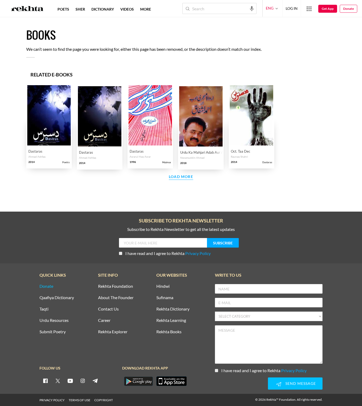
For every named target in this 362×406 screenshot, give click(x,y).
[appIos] (171, 381)
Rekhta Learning (171, 320)
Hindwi (163, 286)
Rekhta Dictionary (172, 309)
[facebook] (45, 380)
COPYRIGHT (103, 400)
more (145, 9)
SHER (80, 9)
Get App (328, 9)
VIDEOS (127, 9)
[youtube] (70, 380)
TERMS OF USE (79, 400)
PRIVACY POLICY (52, 400)
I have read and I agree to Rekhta (168, 253)
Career (104, 320)
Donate (348, 9)
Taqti (43, 309)
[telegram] (95, 380)
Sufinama (164, 297)
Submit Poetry (52, 332)
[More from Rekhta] (309, 8)
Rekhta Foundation (115, 286)
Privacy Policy (198, 253)
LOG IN (292, 8)
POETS (63, 9)
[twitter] (58, 380)
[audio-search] (251, 8)
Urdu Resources (54, 320)
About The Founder (116, 297)
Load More (181, 177)
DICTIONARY (102, 9)
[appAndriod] (138, 381)
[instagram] (82, 380)
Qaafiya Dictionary (56, 297)
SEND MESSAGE (300, 383)
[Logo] (27, 9)
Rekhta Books (169, 332)
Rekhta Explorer (112, 332)
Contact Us (108, 309)
